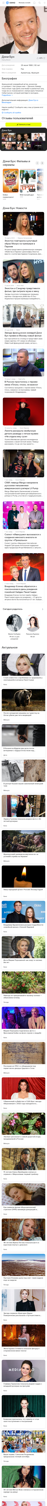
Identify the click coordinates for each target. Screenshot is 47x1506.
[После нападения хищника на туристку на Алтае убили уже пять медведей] (23, 705)
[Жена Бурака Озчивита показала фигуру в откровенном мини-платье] (23, 1341)
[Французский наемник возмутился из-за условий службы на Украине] (23, 846)
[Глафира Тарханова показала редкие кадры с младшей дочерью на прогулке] (23, 1376)
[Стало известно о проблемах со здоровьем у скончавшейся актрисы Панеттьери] (23, 670)
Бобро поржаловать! (8, 196)
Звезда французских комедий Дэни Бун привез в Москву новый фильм (23, 334)
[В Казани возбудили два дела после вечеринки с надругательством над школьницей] (23, 740)
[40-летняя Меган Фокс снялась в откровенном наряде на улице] (23, 1482)
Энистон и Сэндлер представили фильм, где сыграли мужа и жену (22, 289)
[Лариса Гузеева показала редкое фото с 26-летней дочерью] (23, 811)
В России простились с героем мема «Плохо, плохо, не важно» (21, 383)
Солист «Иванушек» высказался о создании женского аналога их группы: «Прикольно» (23, 537)
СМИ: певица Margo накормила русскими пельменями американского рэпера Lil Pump (21, 485)
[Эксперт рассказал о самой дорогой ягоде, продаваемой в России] (23, 1129)
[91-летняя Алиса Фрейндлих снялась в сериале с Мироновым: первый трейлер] (23, 1164)
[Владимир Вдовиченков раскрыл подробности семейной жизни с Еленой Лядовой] (23, 917)
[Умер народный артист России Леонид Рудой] (23, 882)
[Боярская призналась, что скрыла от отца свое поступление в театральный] (23, 1411)
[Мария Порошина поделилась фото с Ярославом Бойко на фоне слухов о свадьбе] (23, 1023)
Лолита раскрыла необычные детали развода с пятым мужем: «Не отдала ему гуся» (21, 434)
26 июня (24, 65)
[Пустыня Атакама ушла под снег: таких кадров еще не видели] (23, 1270)
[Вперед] (42, 163)
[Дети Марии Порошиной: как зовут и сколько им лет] (23, 952)
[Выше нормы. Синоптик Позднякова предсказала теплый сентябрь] (23, 1447)
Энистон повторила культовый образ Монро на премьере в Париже (21, 244)
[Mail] (7, 2)
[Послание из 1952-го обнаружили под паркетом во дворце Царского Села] (23, 1058)
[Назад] (37, 163)
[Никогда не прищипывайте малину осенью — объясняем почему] (23, 988)
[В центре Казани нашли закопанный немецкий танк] (23, 776)
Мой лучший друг (27, 195)
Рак (22, 69)
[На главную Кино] (12, 2)
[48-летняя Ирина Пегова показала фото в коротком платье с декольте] (23, 1235)
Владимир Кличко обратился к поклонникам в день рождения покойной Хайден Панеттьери (21, 589)
